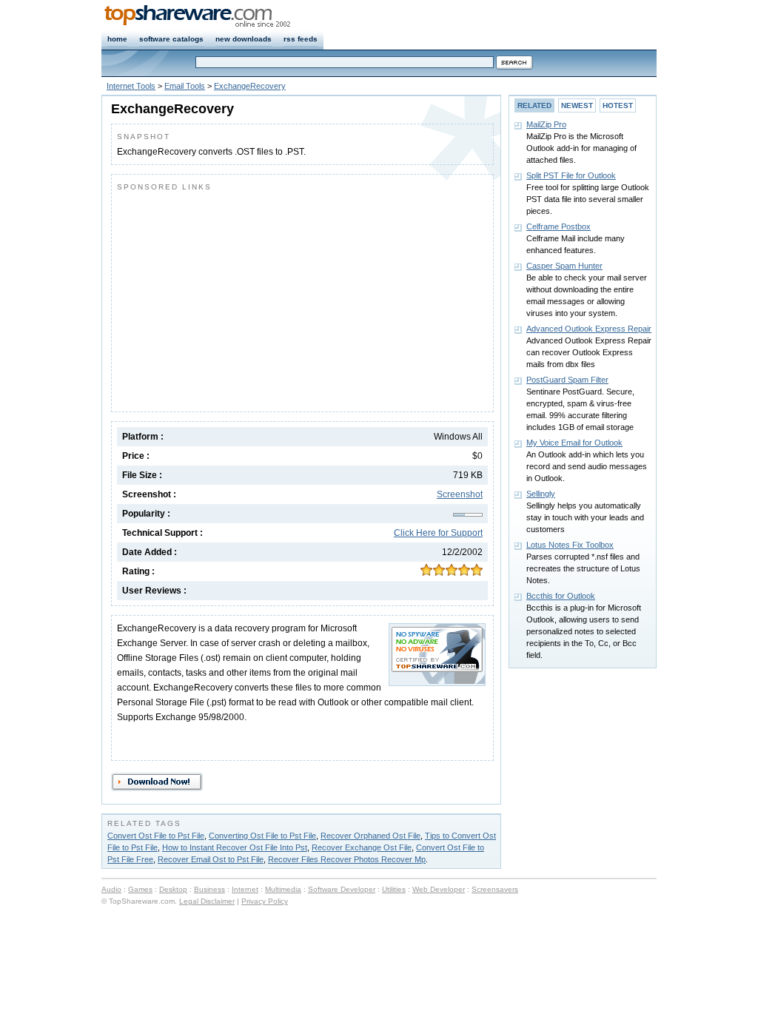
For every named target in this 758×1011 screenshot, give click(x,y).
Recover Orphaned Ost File (370, 835)
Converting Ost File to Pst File (262, 835)
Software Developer (341, 889)
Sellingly (540, 493)
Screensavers (495, 889)
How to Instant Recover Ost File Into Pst (234, 847)
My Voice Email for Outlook (574, 442)
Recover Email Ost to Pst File (211, 859)
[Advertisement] (241, 298)
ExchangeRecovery (250, 85)
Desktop (173, 889)
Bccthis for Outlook (560, 595)
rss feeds (301, 39)
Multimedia (283, 889)
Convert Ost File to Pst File (155, 835)
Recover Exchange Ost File (362, 847)
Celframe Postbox (558, 226)
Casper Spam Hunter (564, 265)
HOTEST (618, 105)
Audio (111, 889)
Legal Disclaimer (207, 901)
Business (209, 889)
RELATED (534, 105)
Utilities (394, 889)
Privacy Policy (264, 901)
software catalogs (171, 39)
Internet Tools (131, 85)
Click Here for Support (438, 533)
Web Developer (438, 889)
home (117, 39)
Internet (245, 889)
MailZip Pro (546, 124)
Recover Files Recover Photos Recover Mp (347, 859)
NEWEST (577, 105)
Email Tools (184, 85)
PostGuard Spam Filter (567, 379)
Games (140, 889)
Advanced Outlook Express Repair (588, 328)
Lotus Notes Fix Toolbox (570, 544)
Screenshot (460, 494)
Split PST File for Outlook (571, 175)
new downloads (243, 39)
